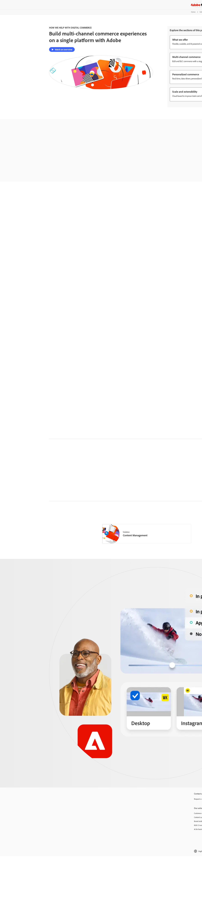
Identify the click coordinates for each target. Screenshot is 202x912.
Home (193, 12)
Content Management (135, 535)
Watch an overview (63, 49)
